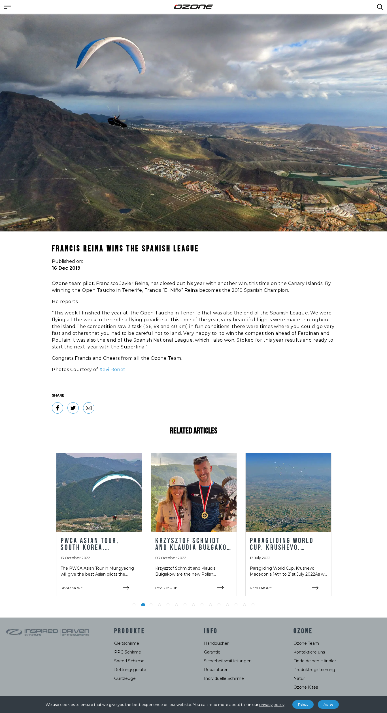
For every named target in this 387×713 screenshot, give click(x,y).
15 (253, 604)
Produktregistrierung (314, 669)
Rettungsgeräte (130, 669)
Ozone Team (306, 643)
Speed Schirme (129, 660)
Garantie (212, 652)
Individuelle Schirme (224, 678)
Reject (303, 704)
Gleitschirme (126, 643)
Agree (328, 704)
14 (244, 604)
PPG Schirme (127, 652)
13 (236, 604)
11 (219, 604)
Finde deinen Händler (315, 660)
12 (227, 604)
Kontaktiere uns (309, 652)
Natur (299, 678)
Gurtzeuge (125, 678)
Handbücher (216, 643)
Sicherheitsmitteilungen (228, 660)
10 (210, 604)
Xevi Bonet (112, 369)
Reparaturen (216, 669)
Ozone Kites (306, 687)
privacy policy (271, 704)
